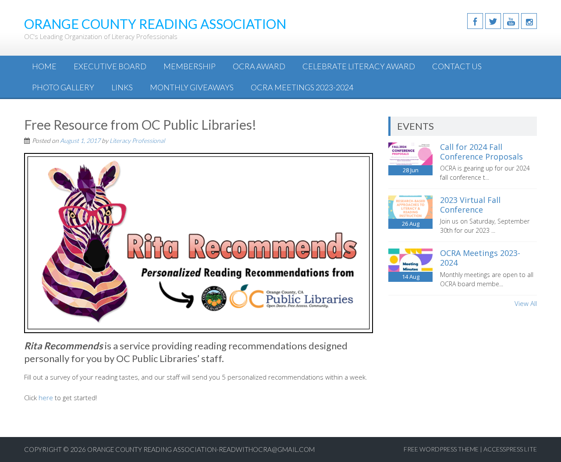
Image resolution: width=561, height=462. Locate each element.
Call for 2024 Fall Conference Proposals (481, 152)
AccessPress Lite (510, 449)
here (46, 397)
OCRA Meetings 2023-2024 (302, 87)
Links (122, 87)
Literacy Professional (137, 140)
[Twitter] (493, 21)
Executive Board (110, 66)
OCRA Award (259, 66)
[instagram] (529, 21)
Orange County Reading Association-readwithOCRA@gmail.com (201, 449)
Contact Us (457, 66)
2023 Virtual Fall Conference (470, 205)
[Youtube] (511, 21)
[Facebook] (475, 21)
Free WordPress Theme (441, 449)
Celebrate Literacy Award (358, 66)
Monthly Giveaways (192, 87)
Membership (189, 66)
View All (526, 303)
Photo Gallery (63, 87)
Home (44, 66)
